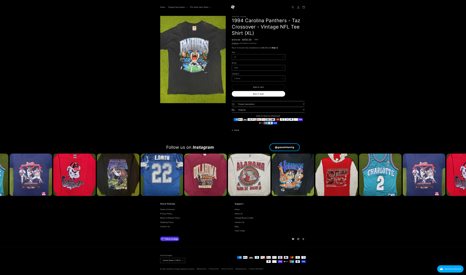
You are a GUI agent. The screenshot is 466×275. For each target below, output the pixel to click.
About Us (239, 214)
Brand (234, 63)
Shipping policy (241, 269)
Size (233, 52)
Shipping (235, 43)
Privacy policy (214, 269)
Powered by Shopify (187, 269)
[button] (177, 7)
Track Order (240, 231)
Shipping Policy (167, 222)
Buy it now (258, 94)
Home (237, 209)
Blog (236, 226)
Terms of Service (167, 209)
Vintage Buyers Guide (244, 218)
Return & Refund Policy (170, 218)
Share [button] (236, 130)
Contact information (256, 269)
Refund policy (201, 269)
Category (235, 74)
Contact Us (165, 226)
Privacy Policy (166, 214)
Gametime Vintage (173, 269)
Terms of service (227, 269)
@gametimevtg (284, 147)
